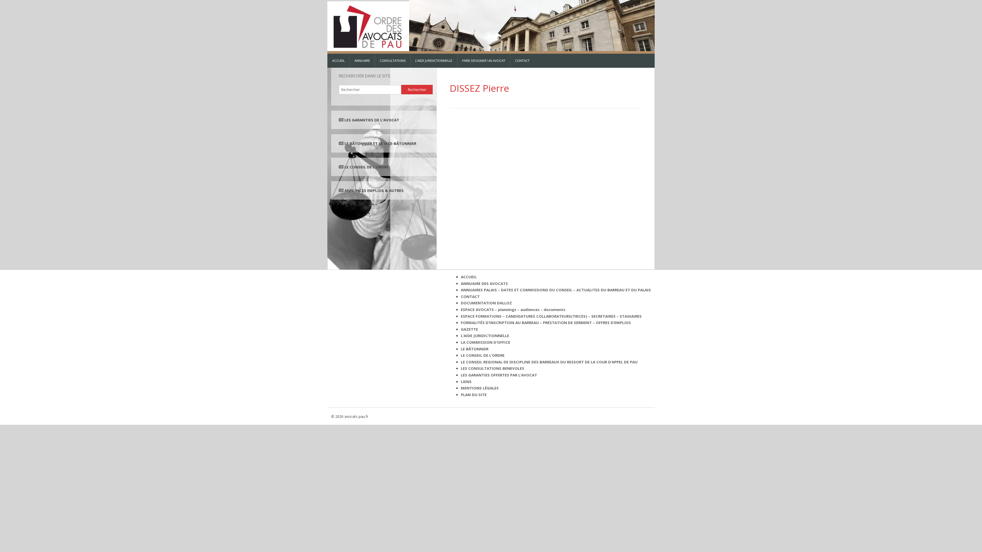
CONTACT (522, 60)
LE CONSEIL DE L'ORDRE (365, 166)
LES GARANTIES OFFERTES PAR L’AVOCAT (499, 374)
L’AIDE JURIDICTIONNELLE (433, 60)
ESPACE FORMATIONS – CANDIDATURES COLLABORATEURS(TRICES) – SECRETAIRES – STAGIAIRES (551, 316)
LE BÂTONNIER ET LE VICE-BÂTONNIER (379, 143)
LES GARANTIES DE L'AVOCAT (371, 119)
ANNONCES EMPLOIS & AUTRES (374, 190)
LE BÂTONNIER (474, 348)
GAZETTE (469, 329)
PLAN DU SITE (474, 394)
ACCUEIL (338, 60)
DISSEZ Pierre (479, 88)
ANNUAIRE (362, 60)
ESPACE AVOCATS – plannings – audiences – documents (513, 309)
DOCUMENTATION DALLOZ (486, 302)
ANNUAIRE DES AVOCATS (484, 283)
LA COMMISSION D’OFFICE (485, 342)
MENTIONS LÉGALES (480, 387)
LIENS (466, 381)
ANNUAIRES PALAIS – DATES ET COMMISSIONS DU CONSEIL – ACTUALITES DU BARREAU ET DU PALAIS (556, 289)
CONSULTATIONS (393, 60)
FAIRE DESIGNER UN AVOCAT (483, 60)
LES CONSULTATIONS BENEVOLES (492, 368)
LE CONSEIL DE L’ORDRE (483, 355)
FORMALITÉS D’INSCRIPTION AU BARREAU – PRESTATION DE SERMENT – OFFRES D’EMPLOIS (546, 322)
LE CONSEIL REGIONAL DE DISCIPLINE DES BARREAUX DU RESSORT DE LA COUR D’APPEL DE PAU (549, 361)
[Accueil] (368, 25)
